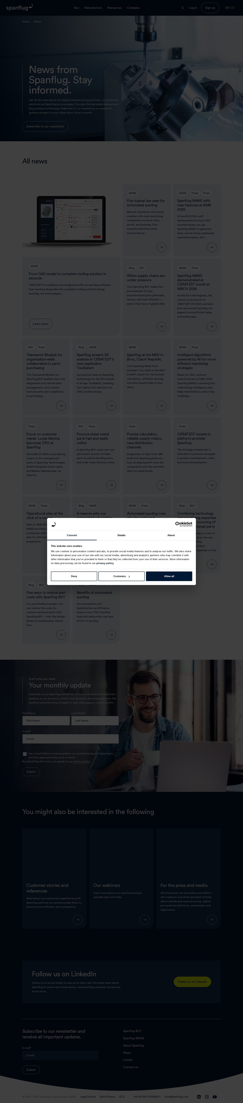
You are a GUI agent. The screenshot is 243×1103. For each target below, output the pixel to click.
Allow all (169, 576)
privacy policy (105, 563)
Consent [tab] (72, 535)
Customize (119, 576)
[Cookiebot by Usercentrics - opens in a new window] (177, 524)
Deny (74, 576)
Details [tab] (122, 535)
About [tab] (171, 535)
